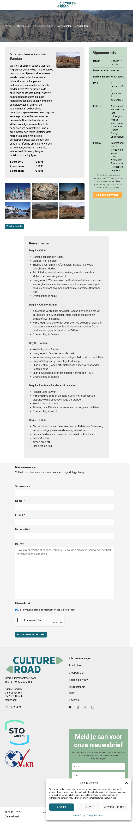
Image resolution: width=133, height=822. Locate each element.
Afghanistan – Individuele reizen (35, 26)
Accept (61, 807)
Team (72, 692)
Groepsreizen (76, 672)
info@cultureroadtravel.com (20, 678)
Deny (88, 807)
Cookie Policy (79, 815)
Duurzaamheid (77, 686)
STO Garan (113, 187)
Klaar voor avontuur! (31, 634)
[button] (126, 782)
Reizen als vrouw (78, 679)
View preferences (115, 807)
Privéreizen (75, 665)
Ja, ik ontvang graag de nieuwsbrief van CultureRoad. (46, 609)
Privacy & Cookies (95, 815)
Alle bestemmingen (80, 658)
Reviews (74, 699)
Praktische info (14, 226)
